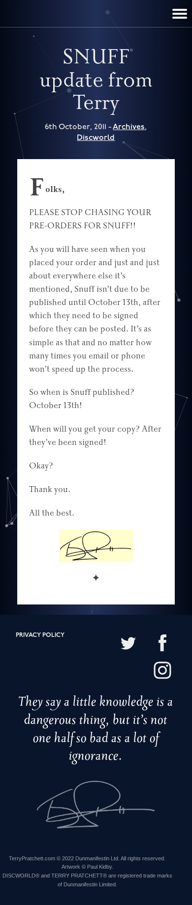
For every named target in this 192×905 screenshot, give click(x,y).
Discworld (96, 137)
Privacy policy (40, 635)
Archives (129, 127)
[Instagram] (162, 671)
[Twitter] (128, 644)
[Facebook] (162, 644)
